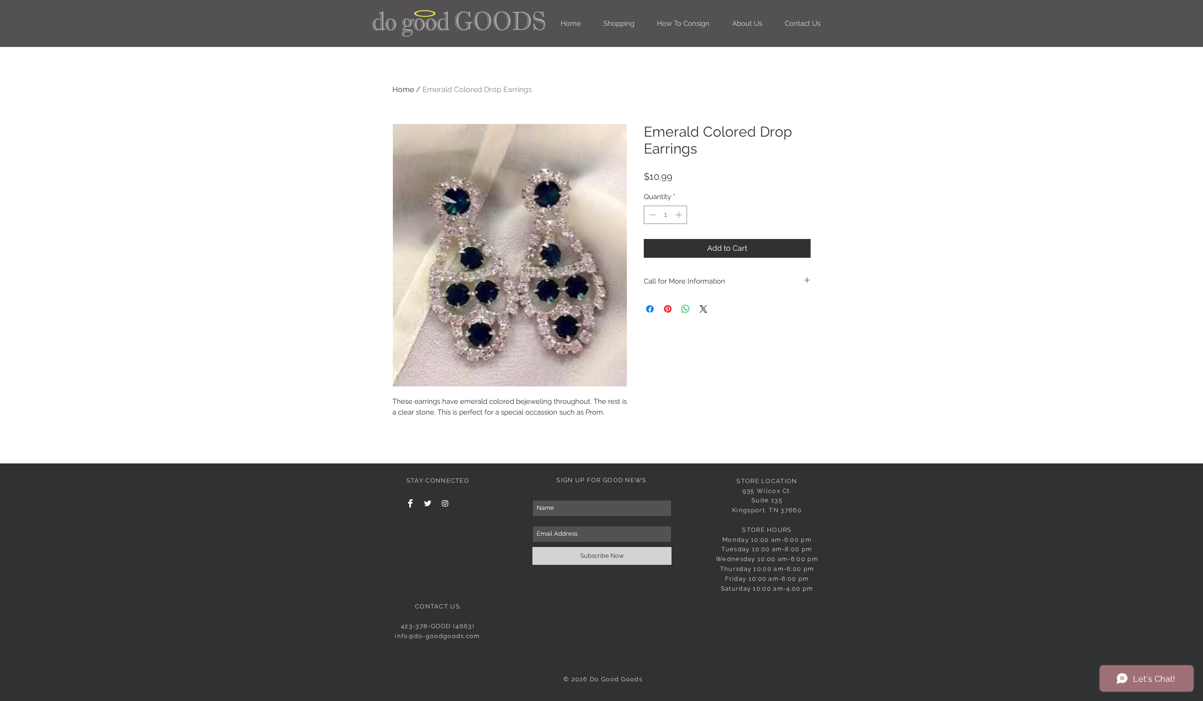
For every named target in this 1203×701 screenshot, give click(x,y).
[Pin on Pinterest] (667, 309)
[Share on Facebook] (650, 309)
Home (403, 89)
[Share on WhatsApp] (685, 309)
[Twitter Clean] (427, 503)
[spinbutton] (665, 214)
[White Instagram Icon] (445, 503)
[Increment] (679, 214)
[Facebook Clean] (410, 503)
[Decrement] (651, 214)
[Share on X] (703, 309)
